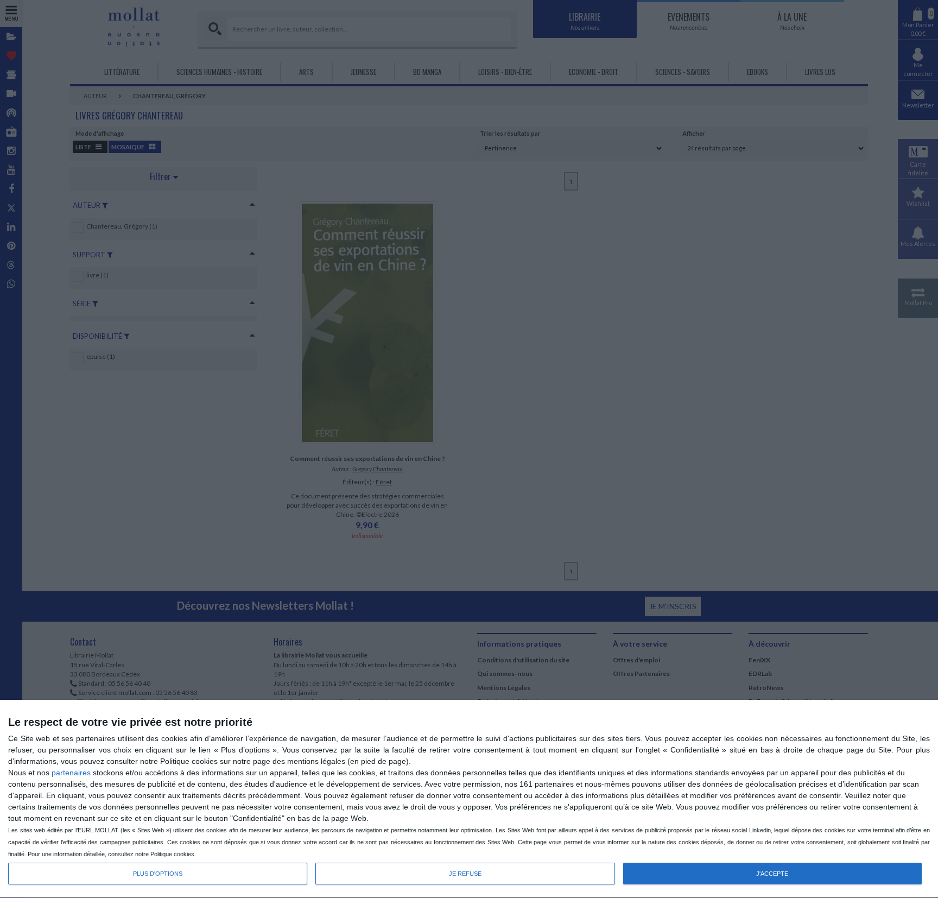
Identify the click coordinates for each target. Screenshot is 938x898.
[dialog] (469, 799)
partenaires (71, 772)
